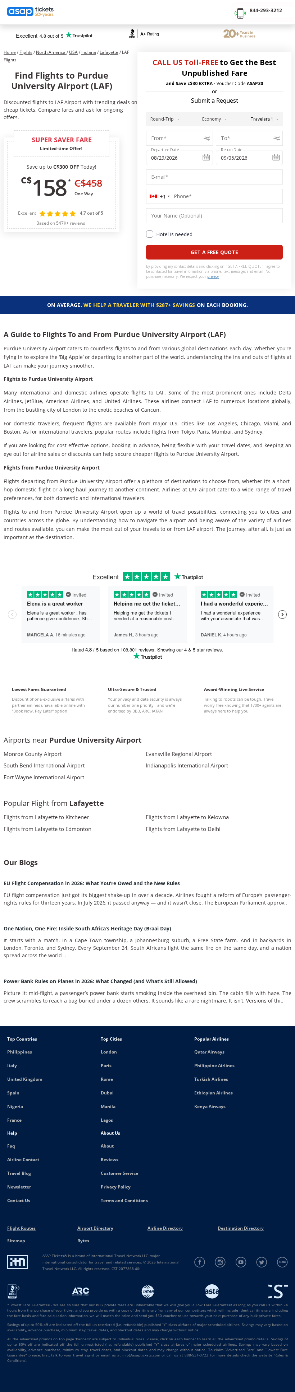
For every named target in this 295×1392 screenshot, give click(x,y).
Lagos (107, 1120)
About (107, 1146)
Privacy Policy (116, 1187)
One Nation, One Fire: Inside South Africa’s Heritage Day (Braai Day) (87, 928)
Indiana (88, 52)
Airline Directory (165, 1228)
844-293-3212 (266, 10)
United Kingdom (24, 1079)
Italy (12, 1065)
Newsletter (19, 1187)
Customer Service (119, 1173)
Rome (107, 1079)
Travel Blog (19, 1173)
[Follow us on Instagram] (220, 1262)
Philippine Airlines (214, 1065)
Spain (13, 1093)
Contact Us (18, 1200)
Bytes (83, 1241)
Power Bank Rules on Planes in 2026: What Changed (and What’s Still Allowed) (100, 981)
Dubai (107, 1093)
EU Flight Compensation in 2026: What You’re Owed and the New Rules (92, 883)
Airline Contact (23, 1160)
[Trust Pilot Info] (239, 34)
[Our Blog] (282, 1262)
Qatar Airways (209, 1052)
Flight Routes (21, 1228)
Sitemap (16, 1241)
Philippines (19, 1052)
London (109, 1052)
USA (73, 52)
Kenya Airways (210, 1106)
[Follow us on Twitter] (261, 1262)
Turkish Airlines (211, 1079)
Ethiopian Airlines (213, 1093)
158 (49, 187)
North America (51, 52)
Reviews (109, 1160)
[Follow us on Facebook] (199, 1262)
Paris (106, 1065)
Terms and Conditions (124, 1200)
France (14, 1120)
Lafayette (109, 52)
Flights (25, 52)
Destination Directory (241, 1228)
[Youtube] (241, 1262)
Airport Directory (95, 1228)
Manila (108, 1106)
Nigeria (15, 1106)
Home (10, 52)
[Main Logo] (30, 12)
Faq (11, 1146)
